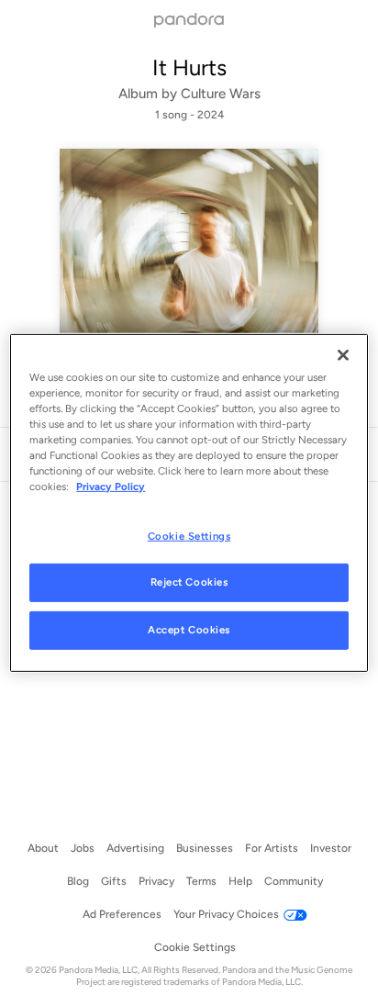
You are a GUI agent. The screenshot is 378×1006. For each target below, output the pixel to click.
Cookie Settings (189, 535)
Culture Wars (221, 93)
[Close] (343, 355)
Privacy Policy (110, 486)
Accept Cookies (189, 629)
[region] (188, 503)
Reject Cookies (189, 582)
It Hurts (189, 67)
